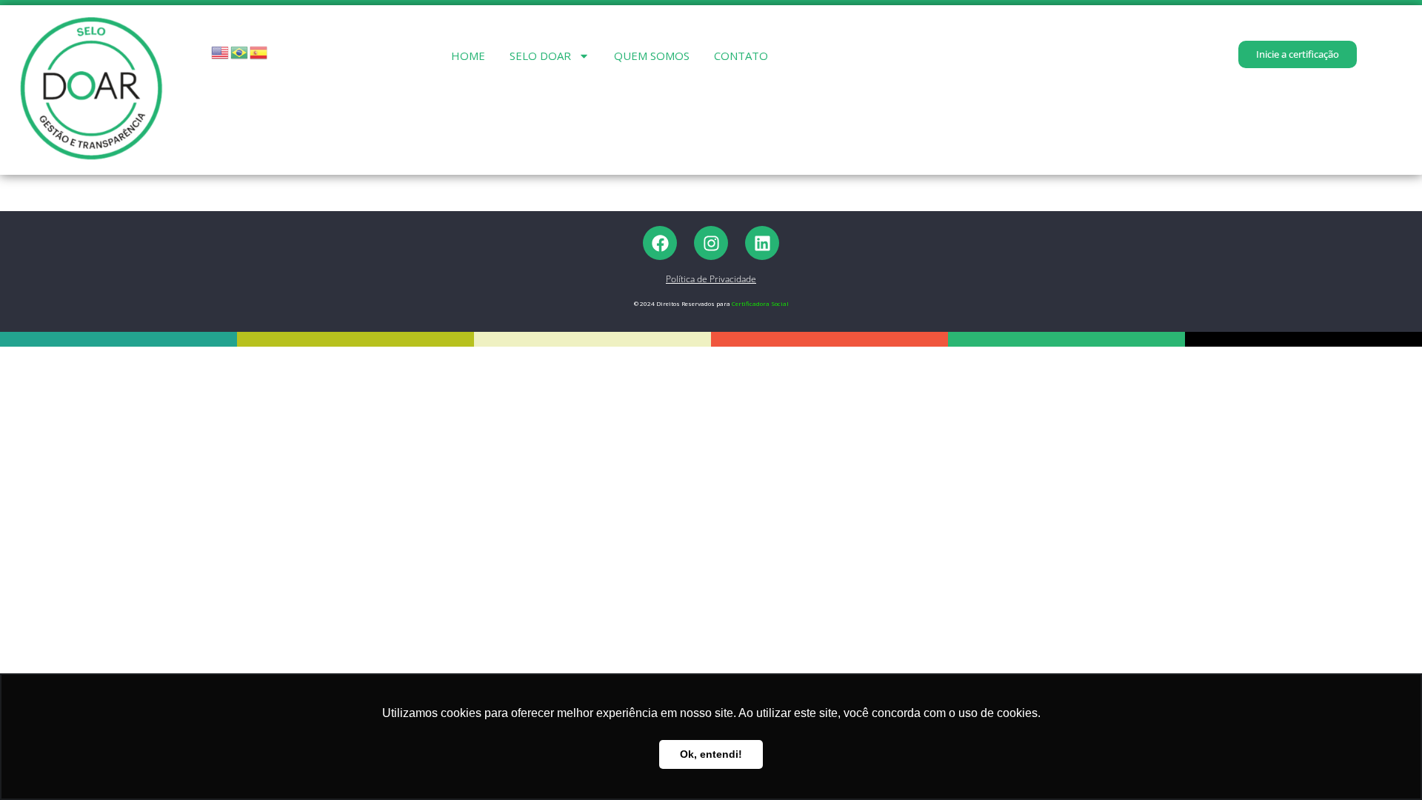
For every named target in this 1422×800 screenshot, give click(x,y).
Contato (741, 55)
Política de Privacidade (711, 279)
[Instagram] (711, 243)
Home (468, 55)
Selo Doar (540, 55)
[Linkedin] (762, 243)
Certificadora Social (760, 303)
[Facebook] (660, 243)
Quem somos (652, 55)
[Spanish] (259, 51)
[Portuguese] (240, 51)
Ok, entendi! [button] (711, 754)
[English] (220, 51)
